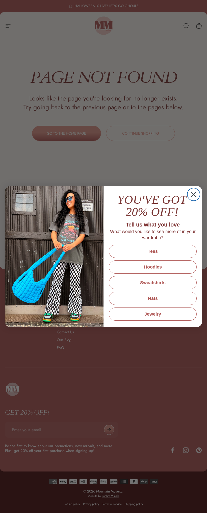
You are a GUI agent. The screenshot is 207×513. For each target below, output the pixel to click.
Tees (153, 251)
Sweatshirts (153, 282)
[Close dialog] (193, 194)
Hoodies (153, 267)
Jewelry (152, 314)
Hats (153, 298)
